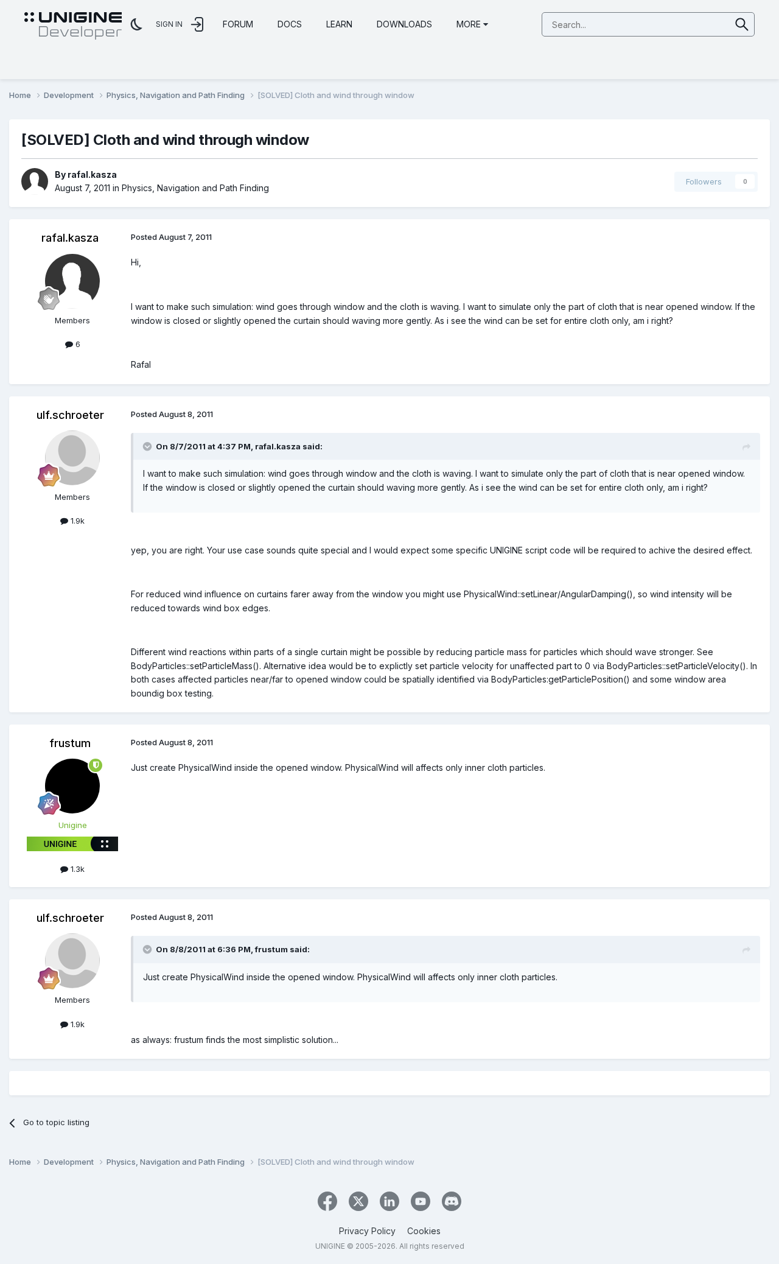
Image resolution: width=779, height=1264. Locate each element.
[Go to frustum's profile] (72, 786)
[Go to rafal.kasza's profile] (34, 181)
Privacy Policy (367, 1231)
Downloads (404, 24)
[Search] (742, 24)
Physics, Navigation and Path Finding (195, 188)
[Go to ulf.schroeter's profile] (72, 457)
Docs (290, 24)
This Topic (695, 24)
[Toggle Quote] (148, 446)
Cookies (424, 1231)
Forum (238, 24)
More (468, 24)
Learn (339, 24)
